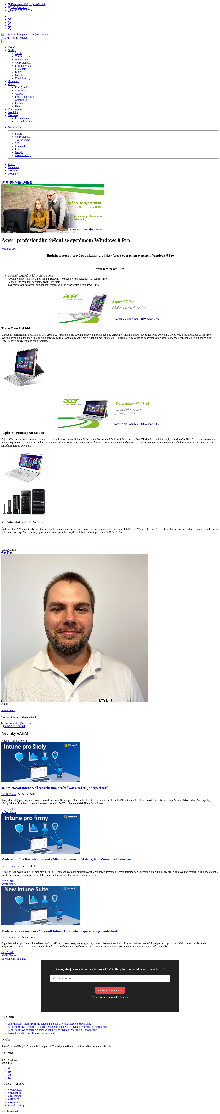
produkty (6, 248)
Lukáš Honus (8, 794)
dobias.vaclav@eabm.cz (17, 723)
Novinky (13, 112)
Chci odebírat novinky (110, 990)
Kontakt (12, 170)
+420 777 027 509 (21, 10)
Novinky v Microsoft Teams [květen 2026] (31, 1032)
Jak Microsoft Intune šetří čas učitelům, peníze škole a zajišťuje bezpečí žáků (49, 1023)
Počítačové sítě (23, 65)
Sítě (17, 142)
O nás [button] (11, 84)
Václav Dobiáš (8, 710)
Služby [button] (12, 50)
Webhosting (21, 59)
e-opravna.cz (15, 1089)
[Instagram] (9, 22)
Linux (18, 71)
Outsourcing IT (23, 62)
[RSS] (9, 25)
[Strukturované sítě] (27, 182)
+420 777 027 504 (14, 726)
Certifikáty (21, 90)
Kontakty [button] (13, 115)
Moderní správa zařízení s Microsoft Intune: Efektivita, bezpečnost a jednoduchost (52, 1029)
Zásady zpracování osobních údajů (110, 996)
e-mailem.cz (14, 1095)
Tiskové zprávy (23, 121)
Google (19, 75)
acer (14, 248)
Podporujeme (15, 109)
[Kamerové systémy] (31, 182)
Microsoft (20, 68)
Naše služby (14, 127)
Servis (18, 53)
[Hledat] (9, 28)
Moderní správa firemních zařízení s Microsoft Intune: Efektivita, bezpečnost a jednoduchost (58, 1026)
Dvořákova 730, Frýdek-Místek (27, 4)
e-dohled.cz (14, 1092)
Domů (11, 47)
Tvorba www (22, 56)
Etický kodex (22, 87)
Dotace (19, 106)
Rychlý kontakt (9, 1111)
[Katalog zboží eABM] (11, 182)
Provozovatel (22, 118)
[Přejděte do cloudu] (20, 182)
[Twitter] (9, 19)
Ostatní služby (23, 78)
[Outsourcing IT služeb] (23, 182)
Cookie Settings (16, 1105)
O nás (11, 164)
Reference (13, 81)
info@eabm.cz (19, 7)
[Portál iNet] (8, 182)
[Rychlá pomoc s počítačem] (3, 182)
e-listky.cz (13, 1098)
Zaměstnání (21, 99)
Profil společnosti (24, 96)
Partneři (19, 102)
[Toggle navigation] (3, 41)
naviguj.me (14, 1102)
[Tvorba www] (15, 182)
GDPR (19, 93)
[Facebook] (9, 16)
